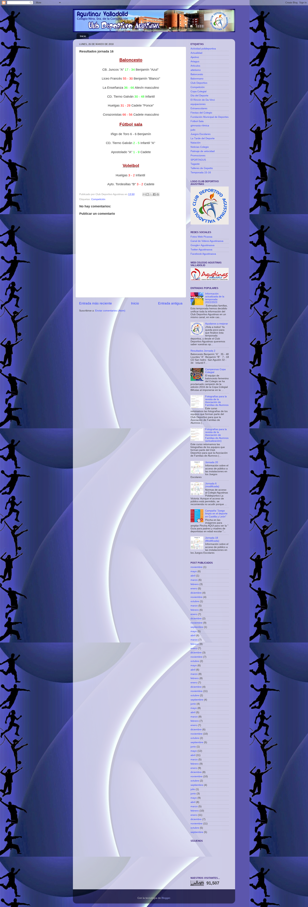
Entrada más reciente (95, 303)
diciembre (196, 592)
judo (193, 130)
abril (193, 575)
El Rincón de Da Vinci (203, 100)
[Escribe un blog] (147, 194)
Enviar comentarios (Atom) (110, 310)
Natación (196, 142)
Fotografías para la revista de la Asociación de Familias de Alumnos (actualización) (217, 435)
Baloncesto (197, 74)
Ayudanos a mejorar (216, 323)
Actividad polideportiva (203, 48)
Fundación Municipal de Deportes (210, 117)
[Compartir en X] (151, 194)
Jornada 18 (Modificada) (212, 539)
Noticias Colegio (200, 147)
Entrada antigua (170, 303)
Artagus (195, 61)
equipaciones (198, 104)
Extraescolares (199, 108)
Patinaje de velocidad (203, 151)
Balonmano (197, 78)
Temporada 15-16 (201, 172)
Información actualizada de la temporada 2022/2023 (214, 298)
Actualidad (196, 53)
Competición (98, 199)
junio (193, 703)
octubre (195, 601)
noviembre (196, 567)
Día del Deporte (199, 95)
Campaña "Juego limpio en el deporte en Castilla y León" (216, 513)
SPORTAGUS (198, 159)
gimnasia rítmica (200, 125)
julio (193, 789)
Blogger (165, 898)
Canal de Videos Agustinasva (207, 241)
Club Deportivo (199, 83)
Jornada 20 (211, 462)
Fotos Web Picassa (201, 236)
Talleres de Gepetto (202, 168)
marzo (194, 580)
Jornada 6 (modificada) (212, 485)
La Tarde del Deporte (203, 138)
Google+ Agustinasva (202, 245)
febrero (195, 584)
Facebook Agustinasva (203, 254)
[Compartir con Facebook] (154, 194)
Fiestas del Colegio (201, 112)
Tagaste (195, 164)
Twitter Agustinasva (201, 249)
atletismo (196, 70)
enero (194, 588)
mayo (194, 571)
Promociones (198, 155)
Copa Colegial (198, 91)
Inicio (83, 36)
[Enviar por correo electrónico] (144, 194)
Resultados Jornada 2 (203, 350)
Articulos (195, 65)
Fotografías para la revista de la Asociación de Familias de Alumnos (217, 401)
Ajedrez (195, 57)
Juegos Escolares (201, 134)
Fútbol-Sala (197, 121)
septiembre (197, 627)
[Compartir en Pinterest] (158, 194)
